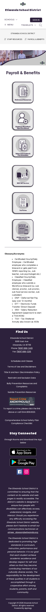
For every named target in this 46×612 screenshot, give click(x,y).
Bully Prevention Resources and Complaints (22, 385)
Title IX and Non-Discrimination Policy (22, 372)
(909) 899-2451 (25, 348)
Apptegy (28, 608)
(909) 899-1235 (24, 351)
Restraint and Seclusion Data (22, 377)
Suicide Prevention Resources (22, 392)
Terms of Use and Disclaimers (21, 366)
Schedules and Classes (22, 361)
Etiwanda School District (23, 33)
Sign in (36, 20)
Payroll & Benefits (36, 39)
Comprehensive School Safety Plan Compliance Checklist (22, 422)
